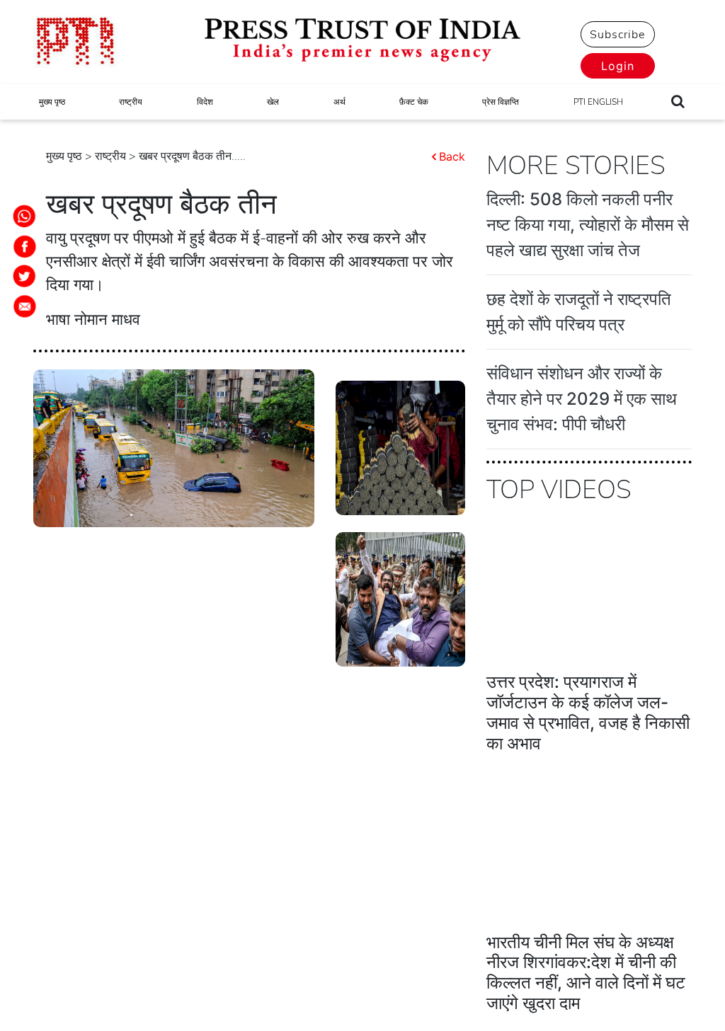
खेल (273, 102)
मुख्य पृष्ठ (52, 102)
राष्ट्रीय (130, 102)
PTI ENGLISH (598, 102)
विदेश (205, 102)
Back (452, 156)
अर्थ (339, 102)
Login (617, 66)
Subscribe (617, 34)
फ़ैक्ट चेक (413, 102)
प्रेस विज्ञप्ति (500, 102)
